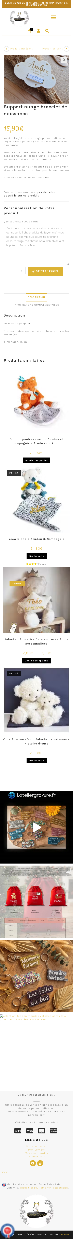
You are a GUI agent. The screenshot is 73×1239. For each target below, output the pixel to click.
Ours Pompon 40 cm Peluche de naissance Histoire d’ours (36, 741)
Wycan (65, 1234)
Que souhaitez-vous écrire (21, 221)
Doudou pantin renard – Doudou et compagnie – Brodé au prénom (36, 441)
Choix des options (36, 660)
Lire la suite (36, 556)
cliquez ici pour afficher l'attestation (44, 1187)
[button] (53, 17)
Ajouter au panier (45, 271)
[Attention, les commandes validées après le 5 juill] (36, 1050)
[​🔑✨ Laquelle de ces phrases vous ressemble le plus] (36, 976)
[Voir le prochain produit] (66, 49)
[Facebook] (33, 1163)
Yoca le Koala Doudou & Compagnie (36, 539)
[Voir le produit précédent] (6, 49)
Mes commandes (36, 1153)
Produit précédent (21, 48)
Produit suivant (52, 48)
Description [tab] (36, 297)
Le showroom (36, 1156)
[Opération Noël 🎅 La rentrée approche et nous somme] (36, 902)
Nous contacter (36, 1146)
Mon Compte (36, 1149)
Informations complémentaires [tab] (36, 304)
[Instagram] (40, 1163)
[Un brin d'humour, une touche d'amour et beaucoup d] (36, 827)
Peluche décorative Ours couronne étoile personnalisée (36, 641)
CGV (4, 1171)
